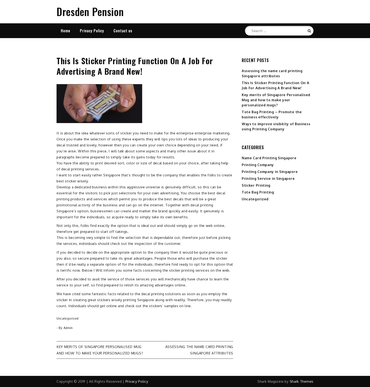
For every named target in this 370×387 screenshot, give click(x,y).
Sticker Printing (256, 185)
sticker (126, 133)
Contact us (122, 30)
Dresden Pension (90, 11)
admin (68, 328)
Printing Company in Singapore (270, 172)
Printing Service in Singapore (268, 178)
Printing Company (258, 165)
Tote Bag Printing (258, 192)
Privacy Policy (92, 30)
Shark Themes (301, 381)
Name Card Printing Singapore (269, 158)
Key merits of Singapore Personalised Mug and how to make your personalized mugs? (276, 100)
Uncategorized (68, 318)
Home (65, 30)
